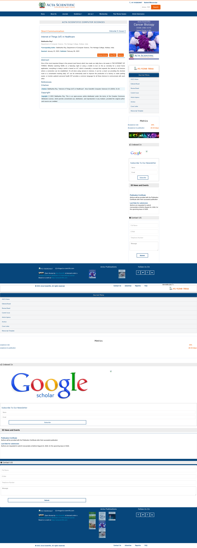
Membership (103, 14)
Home (43, 14)
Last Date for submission (139, 209)
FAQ (145, 286)
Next (156, 40)
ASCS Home (134, 79)
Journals (65, 14)
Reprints (120, 55)
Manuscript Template (137, 111)
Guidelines (77, 14)
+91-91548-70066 (145, 68)
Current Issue (135, 93)
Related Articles (102, 55)
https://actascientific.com (59, 278)
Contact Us (117, 286)
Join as (90, 14)
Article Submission (138, 14)
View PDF (113, 55)
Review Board (135, 88)
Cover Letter (134, 106)
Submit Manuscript (150, 2)
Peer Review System (119, 14)
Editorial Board (135, 84)
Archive (133, 102)
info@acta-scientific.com (65, 268)
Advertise (128, 286)
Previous (131, 40)
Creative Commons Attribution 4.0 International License (56, 275)
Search (155, 7)
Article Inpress (135, 97)
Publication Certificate (138, 201)
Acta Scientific (60, 273)
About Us (53, 14)
